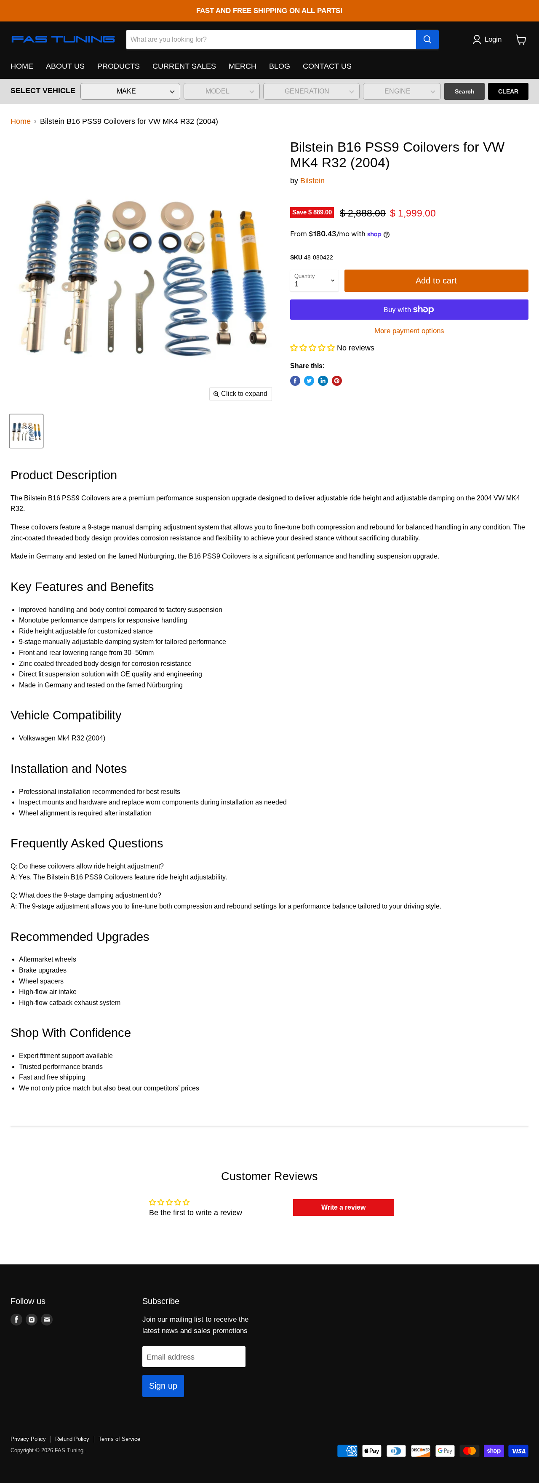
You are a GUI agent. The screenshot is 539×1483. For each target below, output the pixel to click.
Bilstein (312, 180)
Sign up (163, 1385)
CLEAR (508, 91)
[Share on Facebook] (295, 381)
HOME (22, 66)
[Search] (427, 39)
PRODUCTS (118, 66)
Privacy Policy (28, 1439)
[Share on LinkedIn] (323, 381)
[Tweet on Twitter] (309, 381)
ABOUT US (65, 66)
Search (465, 91)
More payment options (409, 331)
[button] (313, 348)
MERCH (242, 66)
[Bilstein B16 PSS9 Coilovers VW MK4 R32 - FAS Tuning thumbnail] (26, 431)
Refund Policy (72, 1439)
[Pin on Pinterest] (337, 381)
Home (21, 121)
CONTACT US (327, 66)
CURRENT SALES (184, 66)
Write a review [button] (343, 1207)
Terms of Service (119, 1439)
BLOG (279, 66)
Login (493, 39)
